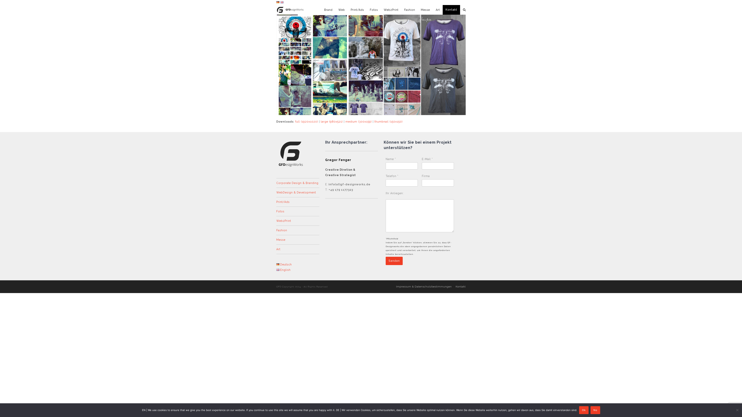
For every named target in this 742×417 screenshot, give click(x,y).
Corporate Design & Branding (297, 183)
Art (278, 249)
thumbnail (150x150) (388, 121)
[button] (464, 10)
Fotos (280, 211)
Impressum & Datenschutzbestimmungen (424, 286)
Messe (280, 239)
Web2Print (283, 220)
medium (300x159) (358, 121)
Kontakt (461, 286)
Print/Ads (283, 201)
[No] (737, 410)
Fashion (281, 230)
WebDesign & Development (296, 192)
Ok (584, 410)
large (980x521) (332, 121)
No (595, 410)
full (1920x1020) (306, 121)
